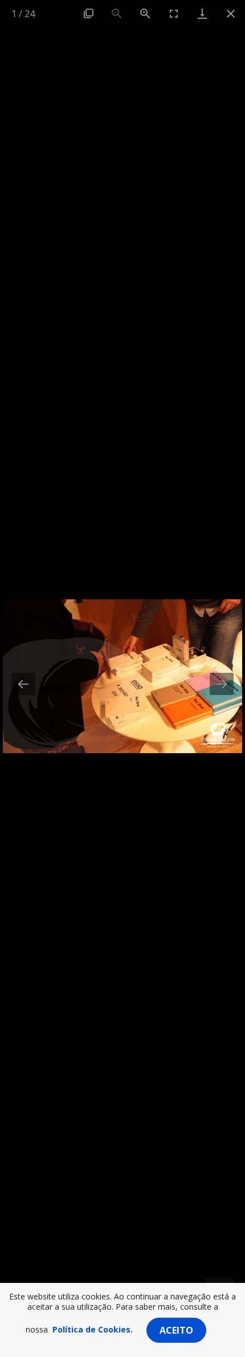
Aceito (176, 1330)
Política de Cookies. (92, 1329)
